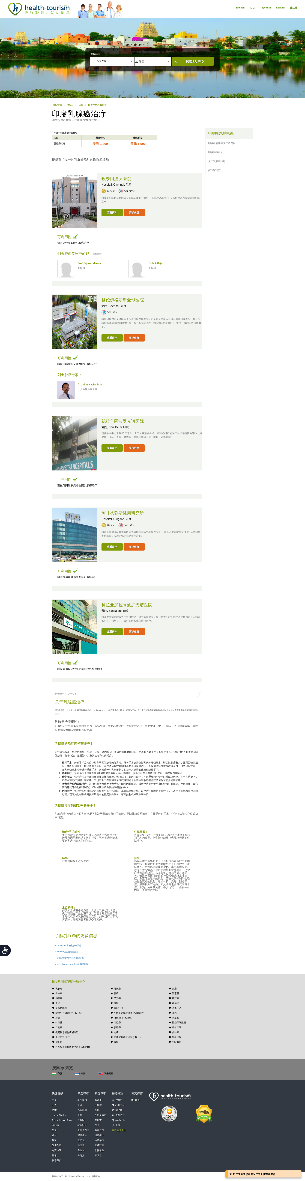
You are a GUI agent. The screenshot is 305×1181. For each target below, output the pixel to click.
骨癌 (57, 1003)
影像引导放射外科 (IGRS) (68, 1012)
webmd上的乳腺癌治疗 (68, 951)
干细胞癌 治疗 (62, 1037)
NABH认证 (129, 190)
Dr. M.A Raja (155, 263)
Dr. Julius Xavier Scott (91, 384)
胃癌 (174, 988)
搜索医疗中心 (195, 61)
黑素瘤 (175, 993)
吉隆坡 (81, 1140)
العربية (253, 7)
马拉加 (81, 1150)
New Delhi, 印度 (119, 427)
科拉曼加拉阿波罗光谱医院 (126, 605)
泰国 (83, 1073)
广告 (54, 1105)
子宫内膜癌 (61, 1008)
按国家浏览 (214, 170)
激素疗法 (176, 1008)
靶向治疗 (176, 1037)
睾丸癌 (58, 1042)
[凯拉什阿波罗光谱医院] (74, 443)
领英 (137, 1100)
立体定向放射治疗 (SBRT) (127, 1037)
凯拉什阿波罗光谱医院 (122, 421)
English (240, 7)
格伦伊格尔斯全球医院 (122, 300)
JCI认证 (111, 190)
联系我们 (56, 1160)
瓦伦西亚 (99, 1145)
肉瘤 (116, 1032)
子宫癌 (117, 998)
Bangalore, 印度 (119, 610)
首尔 (97, 1125)
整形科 (119, 1110)
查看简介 (112, 212)
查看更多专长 (119, 1130)
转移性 (58, 1022)
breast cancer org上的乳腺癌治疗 (72, 964)
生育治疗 (120, 1115)
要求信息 (134, 212)
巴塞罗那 (82, 1110)
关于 (54, 1156)
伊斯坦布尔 (83, 1130)
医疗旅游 (57, 105)
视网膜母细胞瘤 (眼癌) (66, 1032)
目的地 (55, 1125)
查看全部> (97, 253)
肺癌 (116, 993)
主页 (54, 1100)
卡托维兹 (99, 1150)
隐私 (54, 1140)
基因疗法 (118, 1008)
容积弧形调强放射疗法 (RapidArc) (72, 1047)
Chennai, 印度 (122, 184)
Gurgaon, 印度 (122, 519)
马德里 (81, 1145)
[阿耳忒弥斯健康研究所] (74, 534)
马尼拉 (81, 1156)
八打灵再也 (101, 1115)
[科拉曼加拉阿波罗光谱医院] (74, 626)
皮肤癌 (175, 1032)
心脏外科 (120, 1105)
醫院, (105, 305)
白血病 (58, 993)
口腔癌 (58, 1027)
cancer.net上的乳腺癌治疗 (69, 945)
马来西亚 (108, 1073)
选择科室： (96, 54)
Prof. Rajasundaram (89, 263)
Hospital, (107, 184)
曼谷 (79, 1105)
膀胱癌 (175, 998)
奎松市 (98, 1120)
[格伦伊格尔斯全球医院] (74, 321)
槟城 (97, 1110)
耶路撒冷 (82, 1135)
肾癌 (174, 1012)
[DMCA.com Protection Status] (204, 1113)
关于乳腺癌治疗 (217, 161)
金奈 (79, 1115)
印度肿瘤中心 (215, 152)
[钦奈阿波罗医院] (74, 200)
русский (266, 7)
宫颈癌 (175, 1003)
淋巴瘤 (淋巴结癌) (123, 1017)
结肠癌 (117, 988)
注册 (294, 7)
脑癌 (116, 1003)
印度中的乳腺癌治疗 (98, 105)
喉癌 (116, 1042)
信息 (54, 1130)
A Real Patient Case (62, 1120)
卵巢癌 (58, 998)
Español (280, 7)
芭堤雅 (98, 1105)
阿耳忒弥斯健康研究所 (122, 513)
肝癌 (57, 1017)
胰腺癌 (117, 1027)
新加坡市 (99, 1130)
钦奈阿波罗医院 (116, 179)
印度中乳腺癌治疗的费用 (221, 143)
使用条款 (56, 1145)
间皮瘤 (175, 1017)
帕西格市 (99, 1140)
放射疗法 (176, 1027)
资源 (54, 1135)
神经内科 (120, 1120)
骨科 (117, 1125)
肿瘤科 (70, 105)
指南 (54, 1110)
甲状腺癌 (176, 1042)
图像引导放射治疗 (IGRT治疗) (129, 1012)
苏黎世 (98, 1156)
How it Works (59, 1115)
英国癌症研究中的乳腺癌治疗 (70, 958)
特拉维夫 (99, 1135)
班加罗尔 (82, 1100)
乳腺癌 (58, 988)
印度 (81, 105)
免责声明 (56, 1150)
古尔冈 (81, 1120)
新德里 (98, 1100)
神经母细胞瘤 (179, 1022)
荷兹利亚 (82, 1125)
